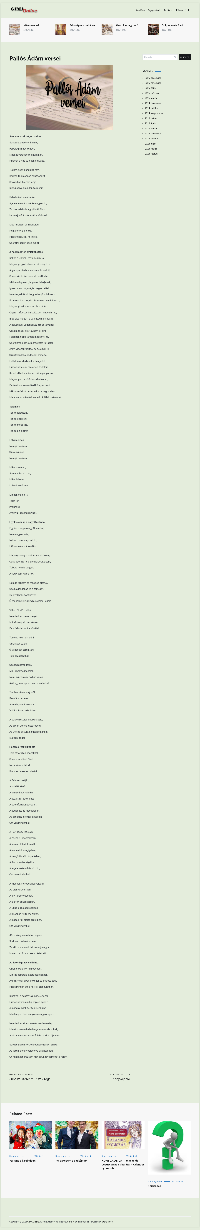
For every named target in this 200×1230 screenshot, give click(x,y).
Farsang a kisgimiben (22, 1160)
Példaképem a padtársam (83, 25)
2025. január (151, 98)
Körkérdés (154, 1186)
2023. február (151, 153)
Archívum (168, 10)
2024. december (153, 103)
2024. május (151, 118)
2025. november (153, 83)
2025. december (153, 78)
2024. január (151, 128)
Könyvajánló (120, 1077)
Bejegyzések (154, 10)
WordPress (107, 1221)
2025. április (151, 88)
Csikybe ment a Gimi (172, 25)
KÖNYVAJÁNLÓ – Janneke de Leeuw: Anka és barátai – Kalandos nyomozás (123, 1164)
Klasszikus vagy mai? (127, 25)
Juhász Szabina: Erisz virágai (30, 1077)
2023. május (151, 149)
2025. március (152, 93)
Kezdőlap (140, 10)
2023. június (151, 143)
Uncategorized (16, 1156)
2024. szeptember (154, 113)
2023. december (153, 133)
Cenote (71, 1221)
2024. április (151, 123)
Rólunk (179, 10)
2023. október (152, 138)
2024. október (152, 108)
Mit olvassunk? (31, 25)
